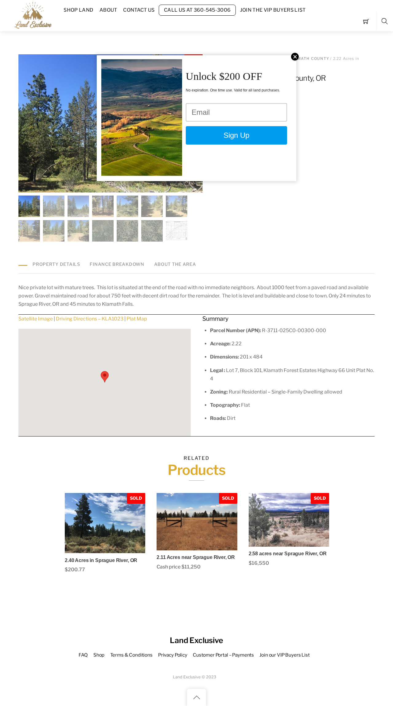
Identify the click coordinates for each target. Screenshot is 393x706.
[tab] (22, 261)
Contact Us (138, 10)
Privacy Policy (172, 655)
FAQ (83, 655)
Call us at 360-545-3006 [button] (197, 10)
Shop (98, 655)
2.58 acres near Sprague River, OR (288, 553)
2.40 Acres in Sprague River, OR (101, 560)
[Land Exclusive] (32, 15)
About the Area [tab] (175, 264)
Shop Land (78, 10)
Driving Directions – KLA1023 (89, 319)
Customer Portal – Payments (223, 655)
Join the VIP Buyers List (273, 10)
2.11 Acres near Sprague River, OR (196, 557)
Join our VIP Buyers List (284, 655)
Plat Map (136, 319)
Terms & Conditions (131, 655)
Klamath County (308, 58)
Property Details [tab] (56, 264)
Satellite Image (35, 319)
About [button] (108, 10)
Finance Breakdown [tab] (117, 264)
